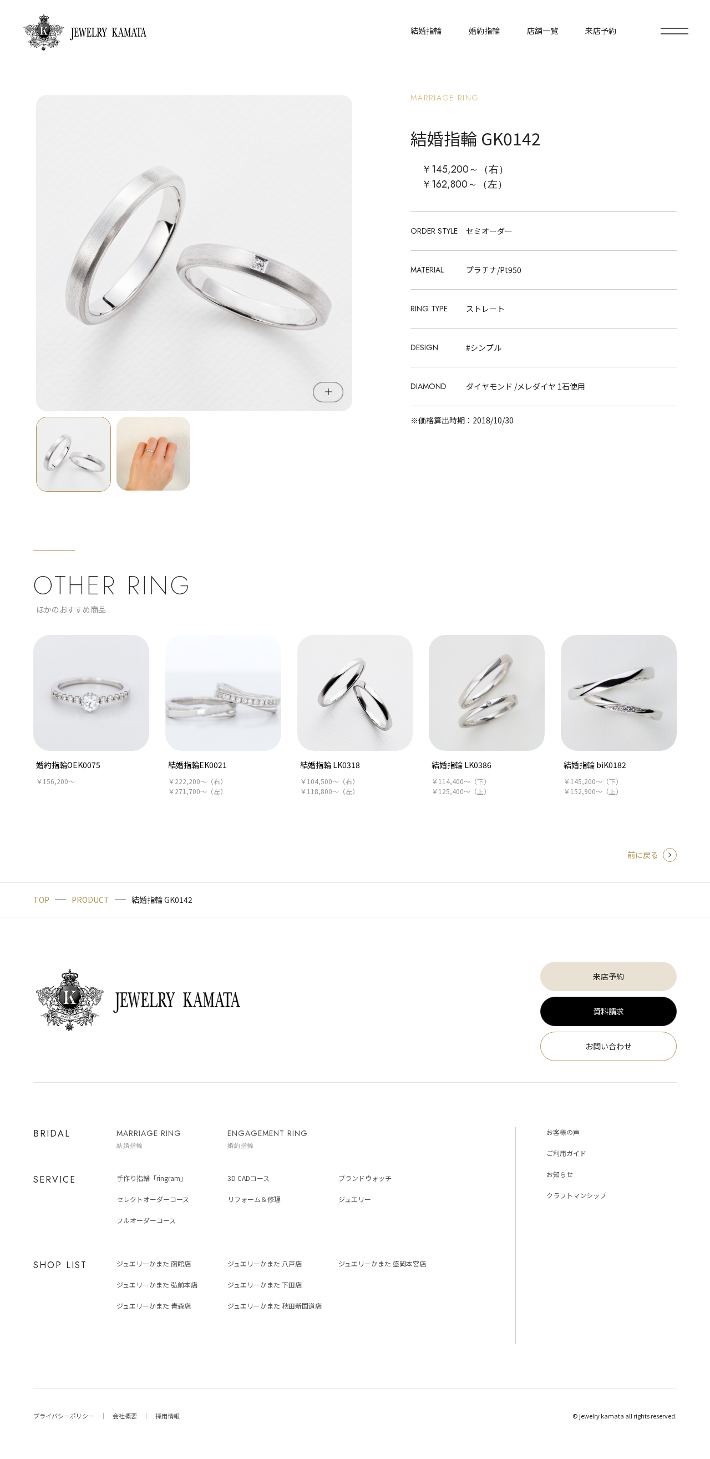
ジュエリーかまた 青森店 (153, 1305)
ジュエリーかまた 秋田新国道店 (274, 1305)
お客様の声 (563, 1132)
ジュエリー (354, 1199)
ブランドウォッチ (365, 1178)
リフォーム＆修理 (254, 1199)
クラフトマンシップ (576, 1195)
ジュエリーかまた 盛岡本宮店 (382, 1263)
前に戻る (642, 854)
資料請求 (608, 1011)
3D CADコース (248, 1178)
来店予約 (608, 976)
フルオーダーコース (146, 1220)
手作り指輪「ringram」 (151, 1178)
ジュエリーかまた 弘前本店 (156, 1284)
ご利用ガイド (566, 1153)
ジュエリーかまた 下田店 (264, 1284)
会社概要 (125, 1415)
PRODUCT (90, 899)
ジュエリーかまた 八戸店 (264, 1263)
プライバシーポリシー (63, 1415)
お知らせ (559, 1174)
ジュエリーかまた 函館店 (153, 1263)
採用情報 (167, 1415)
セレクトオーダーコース (152, 1199)
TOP (41, 899)
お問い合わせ (608, 1046)
